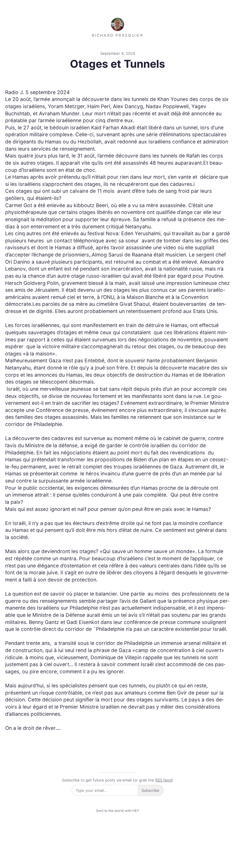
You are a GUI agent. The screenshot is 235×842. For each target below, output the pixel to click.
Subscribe (150, 790)
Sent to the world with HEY (117, 810)
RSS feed (163, 780)
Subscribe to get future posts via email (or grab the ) (117, 780)
